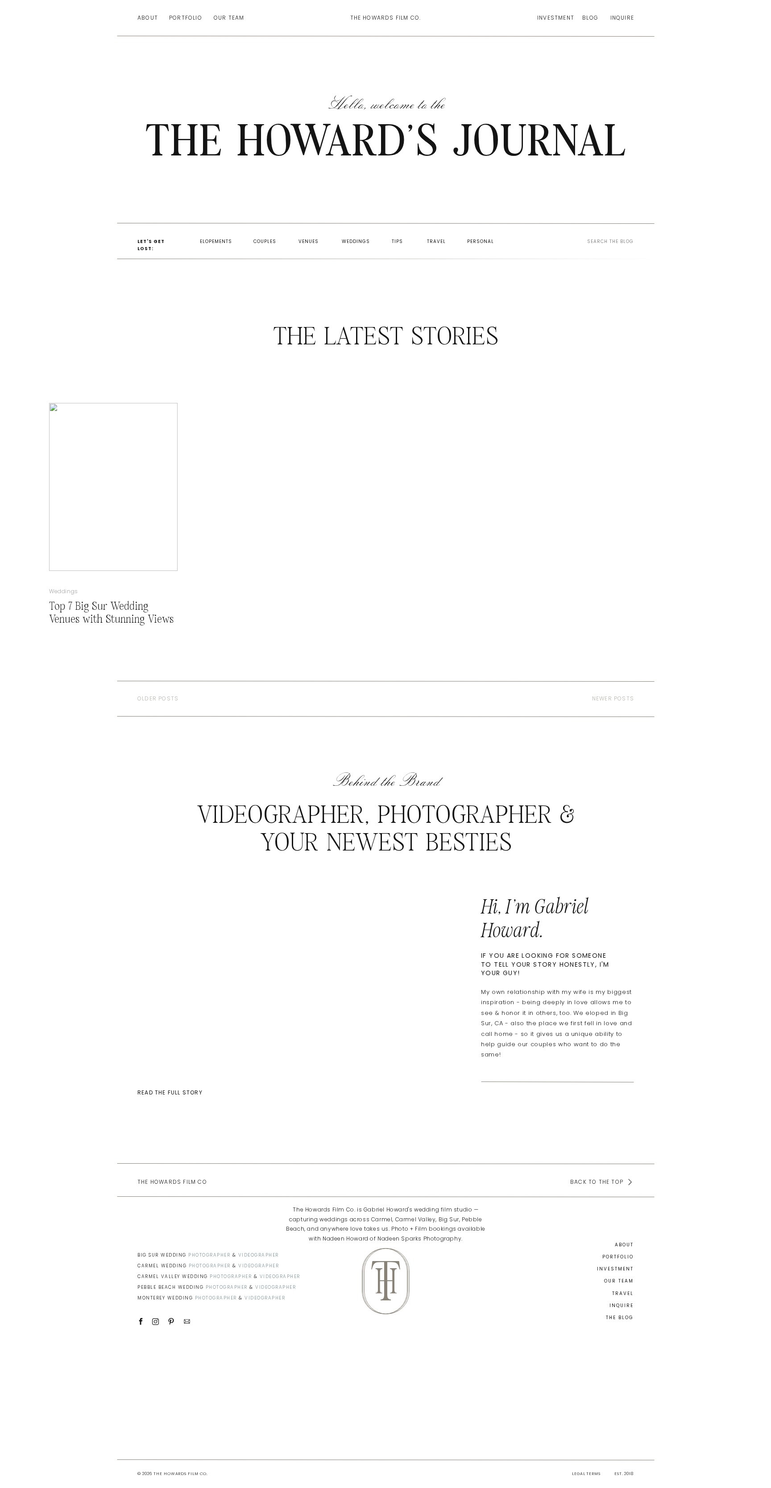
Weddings (63, 591)
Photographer (209, 1255)
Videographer (258, 1255)
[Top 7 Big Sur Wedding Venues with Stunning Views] (113, 487)
